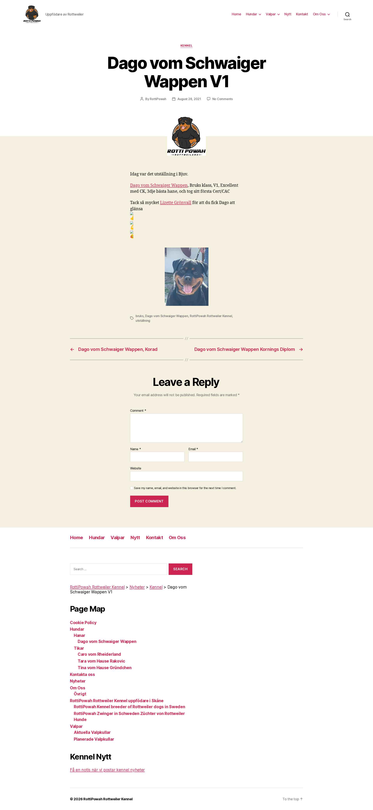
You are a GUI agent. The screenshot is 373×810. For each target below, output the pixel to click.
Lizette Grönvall (175, 202)
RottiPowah (158, 99)
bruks (140, 316)
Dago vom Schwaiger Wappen (159, 185)
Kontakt (302, 14)
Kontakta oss (82, 674)
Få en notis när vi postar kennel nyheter (107, 769)
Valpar (271, 14)
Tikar (79, 648)
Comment (138, 410)
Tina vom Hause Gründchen (105, 667)
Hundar (251, 14)
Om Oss (319, 14)
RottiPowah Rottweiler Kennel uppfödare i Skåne (117, 700)
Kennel (186, 45)
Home (236, 14)
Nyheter (78, 681)
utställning (143, 321)
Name (135, 449)
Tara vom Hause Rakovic (101, 661)
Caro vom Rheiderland (99, 654)
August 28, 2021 (189, 99)
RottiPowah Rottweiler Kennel (211, 316)
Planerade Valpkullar (94, 739)
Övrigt (80, 693)
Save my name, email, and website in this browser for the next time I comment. (185, 488)
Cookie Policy (83, 622)
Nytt (287, 14)
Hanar (79, 635)
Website (135, 468)
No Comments (222, 99)
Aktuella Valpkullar (92, 732)
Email (193, 449)
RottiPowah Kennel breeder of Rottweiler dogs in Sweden (129, 706)
